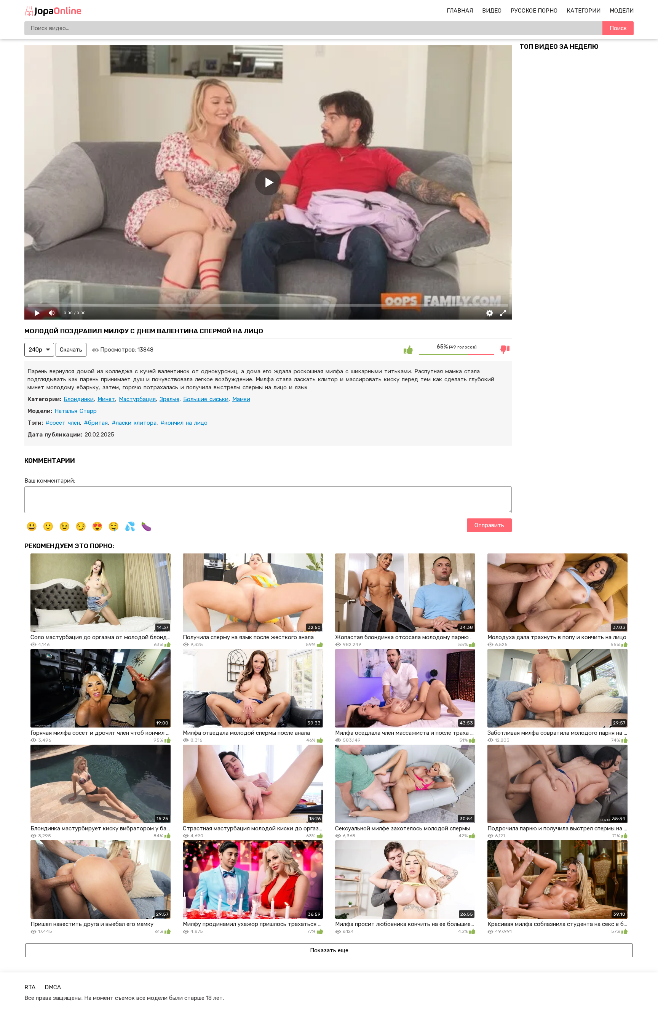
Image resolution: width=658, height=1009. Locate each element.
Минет (106, 399)
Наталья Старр (75, 411)
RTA (29, 987)
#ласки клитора (134, 422)
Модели (622, 10)
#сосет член (62, 422)
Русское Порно (534, 10)
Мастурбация (137, 399)
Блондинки (79, 399)
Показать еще (329, 950)
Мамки (241, 399)
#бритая (96, 422)
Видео (491, 10)
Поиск (618, 28)
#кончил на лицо (184, 422)
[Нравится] (408, 350)
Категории (584, 10)
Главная (460, 10)
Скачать (71, 349)
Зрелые (169, 399)
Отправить (489, 525)
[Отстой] (505, 350)
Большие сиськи (205, 399)
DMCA (53, 987)
